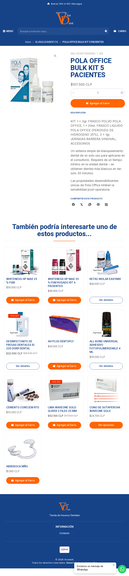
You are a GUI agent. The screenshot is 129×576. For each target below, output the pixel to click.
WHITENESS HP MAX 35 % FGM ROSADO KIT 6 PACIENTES (63, 282)
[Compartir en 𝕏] (81, 205)
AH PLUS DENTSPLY (61, 341)
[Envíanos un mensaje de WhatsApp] (122, 569)
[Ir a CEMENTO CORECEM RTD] (22, 390)
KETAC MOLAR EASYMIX (105, 279)
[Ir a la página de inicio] (64, 18)
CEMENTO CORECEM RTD (22, 407)
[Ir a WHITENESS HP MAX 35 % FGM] (22, 261)
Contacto (64, 533)
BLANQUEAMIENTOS (46, 42)
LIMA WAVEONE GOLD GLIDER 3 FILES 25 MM (62, 409)
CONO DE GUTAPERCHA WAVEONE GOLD (105, 409)
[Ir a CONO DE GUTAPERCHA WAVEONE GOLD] (106, 390)
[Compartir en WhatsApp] (90, 205)
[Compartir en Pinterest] (98, 205)
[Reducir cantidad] (73, 93)
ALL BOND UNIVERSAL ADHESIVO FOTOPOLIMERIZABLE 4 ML (105, 347)
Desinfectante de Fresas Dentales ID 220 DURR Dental (20, 345)
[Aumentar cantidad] (122, 93)
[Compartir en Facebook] (73, 205)
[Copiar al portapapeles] (106, 205)
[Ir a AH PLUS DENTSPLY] (64, 324)
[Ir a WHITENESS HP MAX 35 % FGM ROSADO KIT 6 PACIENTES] (64, 261)
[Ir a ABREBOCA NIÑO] (22, 449)
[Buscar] (106, 31)
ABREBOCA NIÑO (17, 466)
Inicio (28, 42)
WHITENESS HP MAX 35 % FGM (21, 280)
